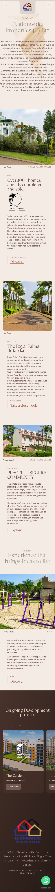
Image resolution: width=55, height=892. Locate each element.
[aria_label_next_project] (12, 726)
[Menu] (49, 5)
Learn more (13, 787)
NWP (10, 852)
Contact (27, 864)
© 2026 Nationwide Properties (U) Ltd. (27, 870)
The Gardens (38, 852)
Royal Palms (26, 856)
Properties (10, 856)
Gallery (12, 860)
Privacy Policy (27, 873)
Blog (39, 856)
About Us (22, 852)
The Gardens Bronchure (33, 860)
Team (48, 856)
